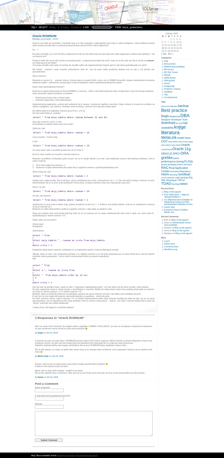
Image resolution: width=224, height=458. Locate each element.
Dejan (40, 333)
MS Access (169, 69)
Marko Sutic (43, 356)
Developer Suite (179, 119)
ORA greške (169, 80)
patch (176, 158)
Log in (167, 241)
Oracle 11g (181, 149)
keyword (76, 27)
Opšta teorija (169, 78)
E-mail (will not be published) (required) (52, 396)
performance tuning (172, 161)
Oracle (167, 83)
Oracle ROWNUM (44, 36)
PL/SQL (188, 161)
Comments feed (171, 247)
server (163, 178)
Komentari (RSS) (90, 455)
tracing (175, 184)
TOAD (166, 183)
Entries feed (169, 244)
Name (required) (42, 387)
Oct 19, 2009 (52, 333)
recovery (174, 171)
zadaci (183, 183)
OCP (164, 141)
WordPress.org (170, 249)
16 (174, 45)
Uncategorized (170, 97)
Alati (166, 61)
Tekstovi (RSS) (74, 455)
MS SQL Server (171, 72)
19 (163, 48)
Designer (166, 119)
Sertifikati (168, 92)
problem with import (184, 165)
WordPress (62, 455)
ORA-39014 (166, 145)
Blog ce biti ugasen (172, 192)
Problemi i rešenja (172, 89)
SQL (166, 94)
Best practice (170, 64)
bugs (165, 116)
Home (52, 27)
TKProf (181, 180)
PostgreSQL (169, 86)
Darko (40, 377)
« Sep (163, 54)
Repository (185, 171)
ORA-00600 (173, 142)
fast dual (178, 123)
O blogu (63, 27)
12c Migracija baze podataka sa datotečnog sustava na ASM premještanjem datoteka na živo (178, 202)
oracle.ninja (169, 207)
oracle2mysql (166, 149)
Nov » (170, 54)
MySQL (167, 75)
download (168, 122)
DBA (185, 115)
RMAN (165, 174)
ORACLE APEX (170, 153)
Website (38, 404)
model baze (184, 137)
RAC (164, 167)
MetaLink (169, 137)
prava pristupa (168, 164)
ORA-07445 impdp (185, 142)
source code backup (177, 177)
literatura (170, 132)
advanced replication (169, 106)
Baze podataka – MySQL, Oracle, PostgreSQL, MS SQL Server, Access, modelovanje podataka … (112, 12)
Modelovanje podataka (174, 67)
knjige (180, 127)
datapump (174, 116)
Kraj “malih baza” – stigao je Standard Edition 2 (176, 195)
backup (183, 106)
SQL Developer (169, 180)
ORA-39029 (176, 145)
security (174, 174)
